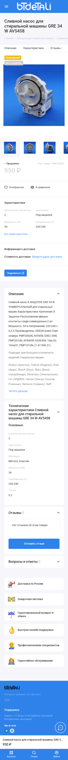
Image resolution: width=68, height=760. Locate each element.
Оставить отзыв (34, 543)
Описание (10, 48)
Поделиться (14, 273)
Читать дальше (18, 391)
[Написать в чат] (60, 727)
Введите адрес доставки (47, 256)
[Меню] (6, 6)
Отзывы (56, 48)
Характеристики (33, 48)
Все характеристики (16, 234)
